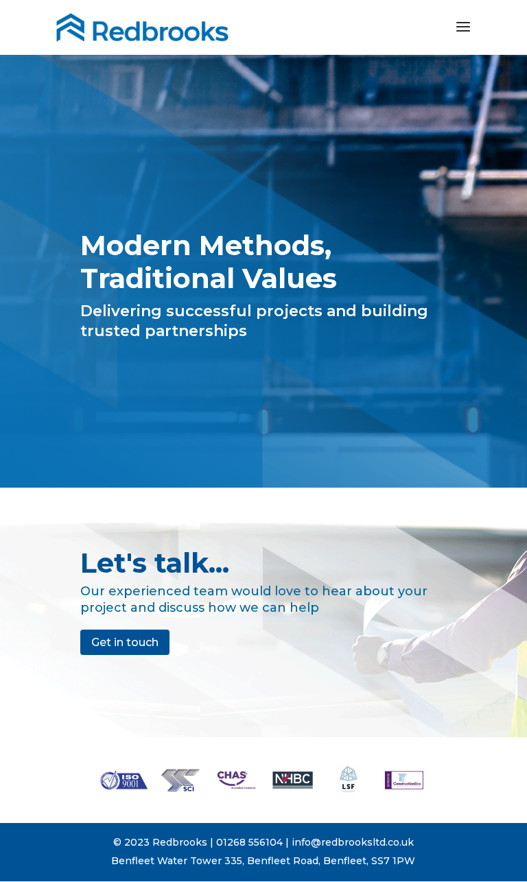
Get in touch (125, 642)
